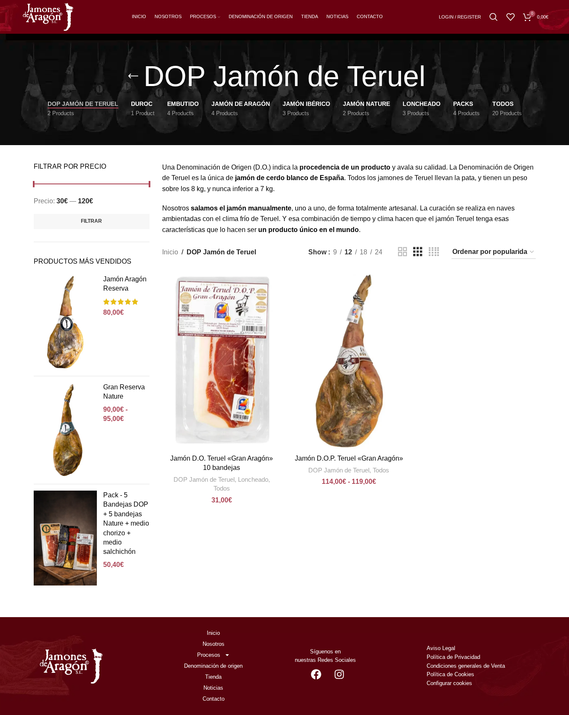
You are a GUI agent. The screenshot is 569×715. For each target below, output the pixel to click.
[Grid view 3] (417, 252)
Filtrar (91, 221)
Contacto (213, 699)
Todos (222, 488)
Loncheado (253, 479)
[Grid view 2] (402, 252)
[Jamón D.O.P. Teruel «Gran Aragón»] (348, 361)
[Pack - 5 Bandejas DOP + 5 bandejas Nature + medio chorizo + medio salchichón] (65, 538)
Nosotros (213, 644)
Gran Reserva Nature (124, 391)
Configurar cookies (449, 683)
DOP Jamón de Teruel (204, 479)
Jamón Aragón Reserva (125, 283)
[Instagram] (339, 674)
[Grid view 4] (434, 252)
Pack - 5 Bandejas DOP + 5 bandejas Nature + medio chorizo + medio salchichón (126, 523)
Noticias (213, 688)
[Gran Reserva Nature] (65, 430)
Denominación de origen (213, 666)
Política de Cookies (450, 674)
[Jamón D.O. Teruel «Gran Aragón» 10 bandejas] (221, 361)
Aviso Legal (441, 648)
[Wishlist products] (510, 16)
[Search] (493, 16)
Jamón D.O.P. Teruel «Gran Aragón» (349, 458)
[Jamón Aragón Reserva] (65, 322)
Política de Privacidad (453, 657)
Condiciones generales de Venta (467, 666)
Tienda (213, 677)
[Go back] (133, 76)
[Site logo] (48, 16)
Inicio (170, 252)
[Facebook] (315, 674)
